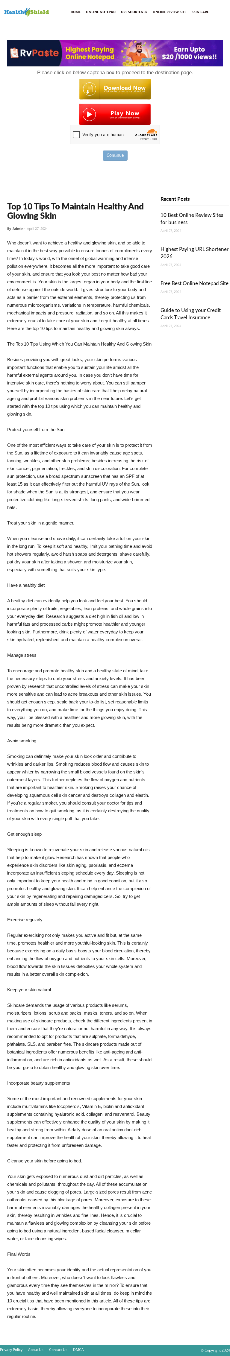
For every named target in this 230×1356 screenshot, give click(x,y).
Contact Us (58, 1349)
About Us (35, 1349)
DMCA (78, 1349)
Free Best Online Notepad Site (195, 283)
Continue (115, 155)
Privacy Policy (11, 1349)
